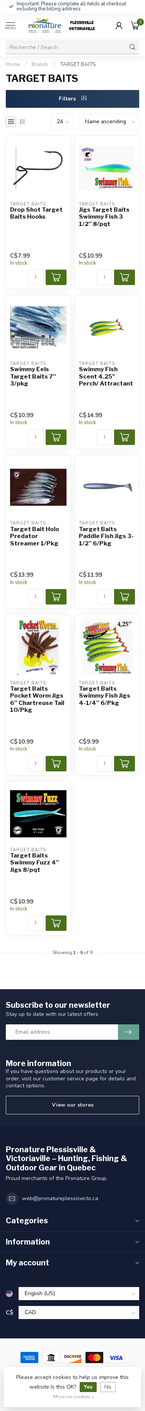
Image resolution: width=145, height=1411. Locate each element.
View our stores (73, 1105)
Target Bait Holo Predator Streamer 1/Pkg (34, 536)
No (107, 1387)
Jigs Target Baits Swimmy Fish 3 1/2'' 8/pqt (104, 217)
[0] (135, 25)
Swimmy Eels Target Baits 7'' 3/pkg (33, 376)
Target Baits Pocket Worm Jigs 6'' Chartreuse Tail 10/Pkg (37, 699)
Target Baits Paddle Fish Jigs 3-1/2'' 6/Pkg (106, 536)
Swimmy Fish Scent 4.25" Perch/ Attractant (106, 376)
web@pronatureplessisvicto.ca (60, 1198)
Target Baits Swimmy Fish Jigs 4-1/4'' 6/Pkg (104, 695)
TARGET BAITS (78, 64)
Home (13, 64)
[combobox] (66, 47)
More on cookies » (73, 1396)
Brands (40, 64)
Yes (88, 1387)
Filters (68, 98)
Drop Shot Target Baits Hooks (36, 213)
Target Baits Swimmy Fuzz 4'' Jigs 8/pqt (34, 862)
